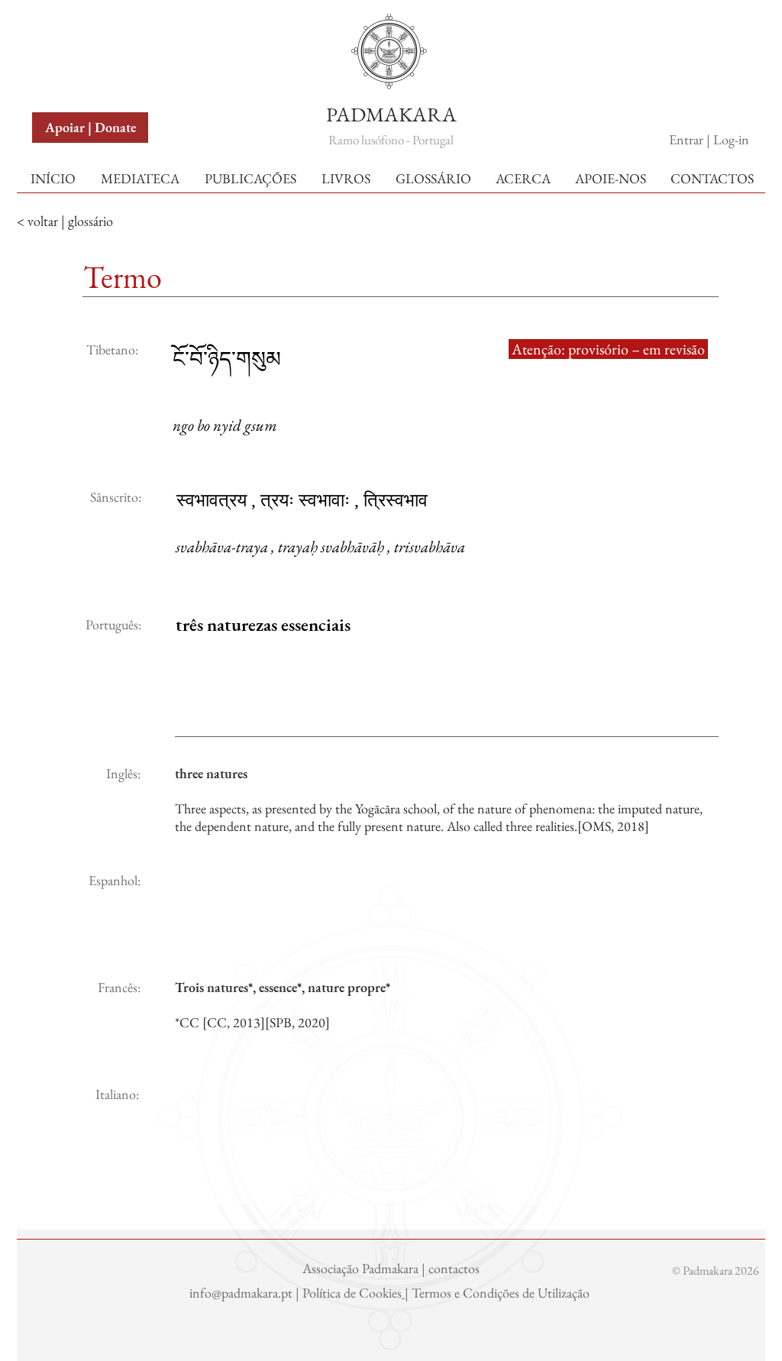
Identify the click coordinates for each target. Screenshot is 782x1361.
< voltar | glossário (65, 221)
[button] (68, 29)
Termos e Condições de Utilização (502, 1292)
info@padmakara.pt (242, 1292)
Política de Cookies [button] (352, 1292)
